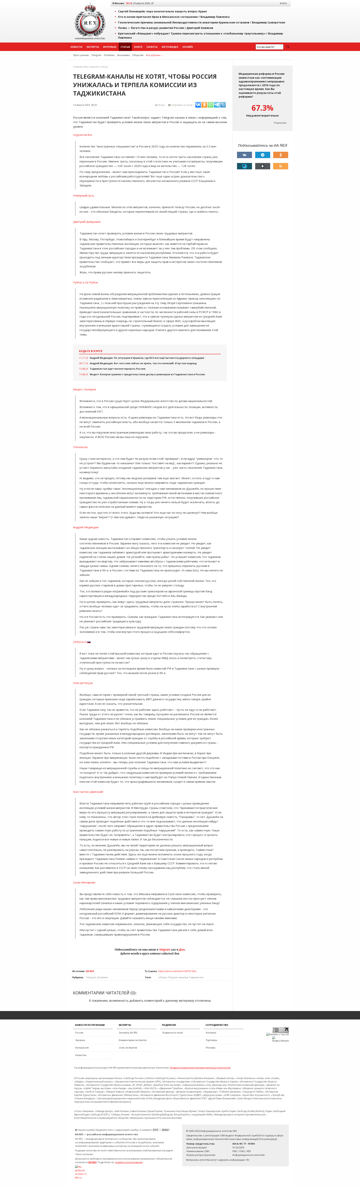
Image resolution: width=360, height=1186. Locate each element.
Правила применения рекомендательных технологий (200, 1067)
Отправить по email (181, 105)
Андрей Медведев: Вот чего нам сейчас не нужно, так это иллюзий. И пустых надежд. (143, 363)
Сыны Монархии (84, 882)
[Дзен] (262, 166)
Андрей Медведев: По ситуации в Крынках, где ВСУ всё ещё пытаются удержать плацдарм (147, 357)
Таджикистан (196, 977)
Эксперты (92, 47)
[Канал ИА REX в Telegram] (262, 155)
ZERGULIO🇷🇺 (82, 642)
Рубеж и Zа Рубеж (85, 282)
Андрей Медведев (85, 527)
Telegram (96, 55)
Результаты (280, 122)
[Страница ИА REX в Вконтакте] (244, 155)
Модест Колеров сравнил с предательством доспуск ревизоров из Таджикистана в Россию (147, 374)
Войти (283, 3)
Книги (138, 47)
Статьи (125, 47)
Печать (161, 105)
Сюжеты (152, 47)
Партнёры (211, 1040)
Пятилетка (80, 447)
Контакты (211, 1032)
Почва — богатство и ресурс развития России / (165, 28)
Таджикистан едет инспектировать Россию (118, 368)
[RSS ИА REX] (280, 166)
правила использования (128, 1162)
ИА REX (90, 971)
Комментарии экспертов (132, 1040)
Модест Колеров (84, 389)
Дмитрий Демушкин (87, 221)
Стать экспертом (128, 1047)
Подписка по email (172, 1032)
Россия (79, 1032)
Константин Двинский (88, 792)
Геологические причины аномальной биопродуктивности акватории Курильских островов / (201, 22)
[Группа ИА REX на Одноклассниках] (280, 155)
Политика (109, 55)
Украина (80, 1040)
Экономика (123, 55)
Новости (76, 47)
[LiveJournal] (244, 166)
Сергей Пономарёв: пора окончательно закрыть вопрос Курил (162, 11)
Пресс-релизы (81, 55)
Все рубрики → (154, 55)
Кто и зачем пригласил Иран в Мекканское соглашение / (174, 17)
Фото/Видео (170, 47)
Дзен (182, 949)
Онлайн (187, 47)
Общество (138, 55)
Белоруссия (82, 1047)
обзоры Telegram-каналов (173, 977)
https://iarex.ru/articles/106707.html (177, 971)
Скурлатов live (82, 135)
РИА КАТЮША (83, 683)
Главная (77, 66)
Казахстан (80, 1055)
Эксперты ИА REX (128, 1032)
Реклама (210, 1047)
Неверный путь (83, 195)
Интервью (109, 47)
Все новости (91, 66)
